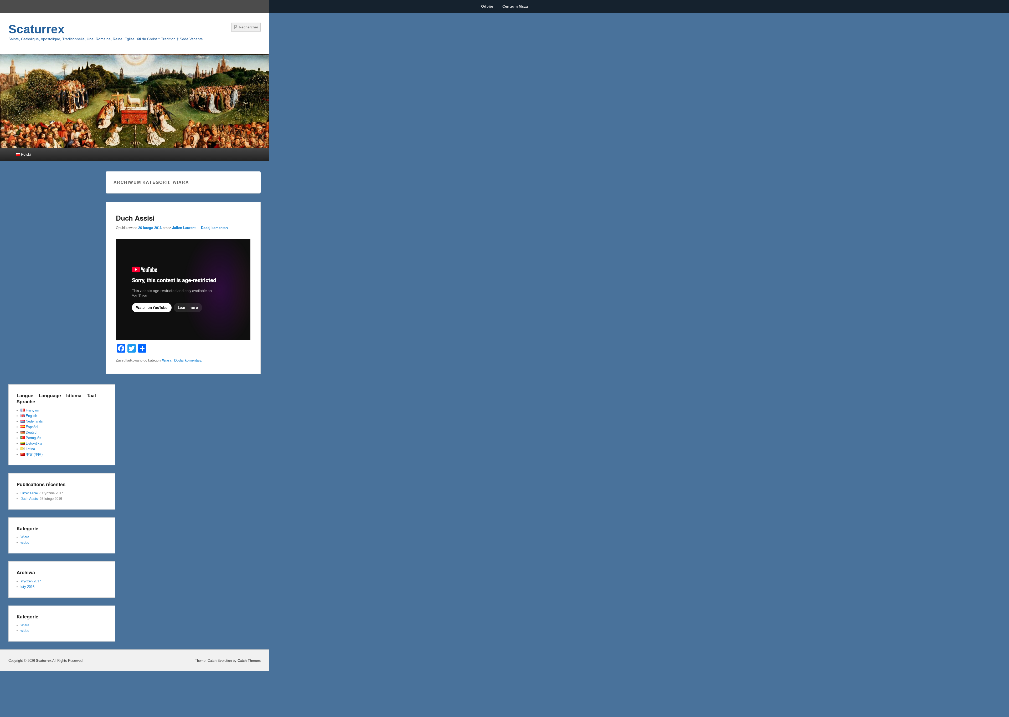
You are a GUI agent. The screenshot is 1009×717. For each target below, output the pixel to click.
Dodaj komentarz (215, 228)
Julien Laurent (183, 228)
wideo (24, 543)
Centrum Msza (515, 6)
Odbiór (487, 6)
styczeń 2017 (30, 581)
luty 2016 (27, 587)
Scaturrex (36, 29)
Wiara (166, 360)
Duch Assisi (135, 218)
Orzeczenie (29, 493)
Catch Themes (249, 661)
